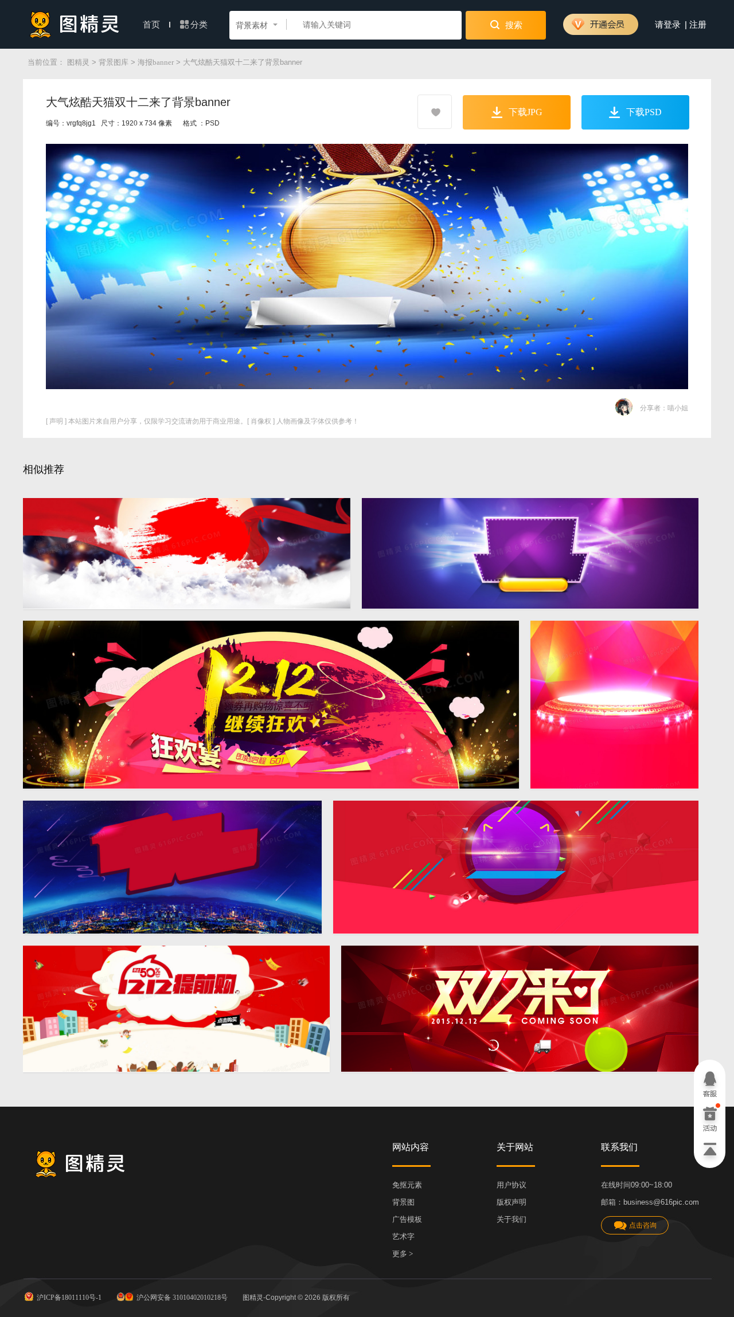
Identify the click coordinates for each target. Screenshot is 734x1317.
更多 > (402, 1253)
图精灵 (78, 62)
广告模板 (407, 1219)
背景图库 (113, 62)
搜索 (512, 25)
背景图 (403, 1202)
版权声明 (511, 1202)
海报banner (156, 62)
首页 (152, 24)
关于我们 (511, 1219)
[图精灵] (74, 24)
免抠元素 (407, 1185)
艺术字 (403, 1236)
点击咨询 (643, 1225)
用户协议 (511, 1185)
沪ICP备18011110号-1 (69, 1298)
